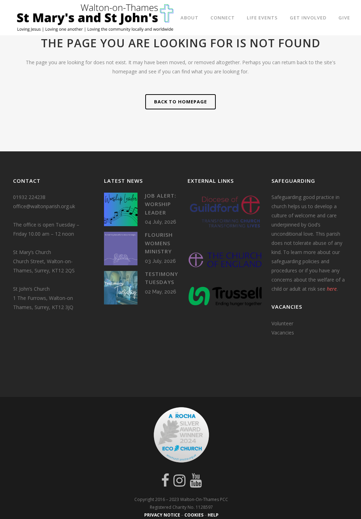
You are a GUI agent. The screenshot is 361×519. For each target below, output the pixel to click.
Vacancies (282, 332)
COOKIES (193, 515)
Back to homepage (180, 101)
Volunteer (282, 323)
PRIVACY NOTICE (162, 515)
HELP (213, 515)
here (332, 288)
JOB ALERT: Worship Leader (160, 204)
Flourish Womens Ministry (159, 243)
